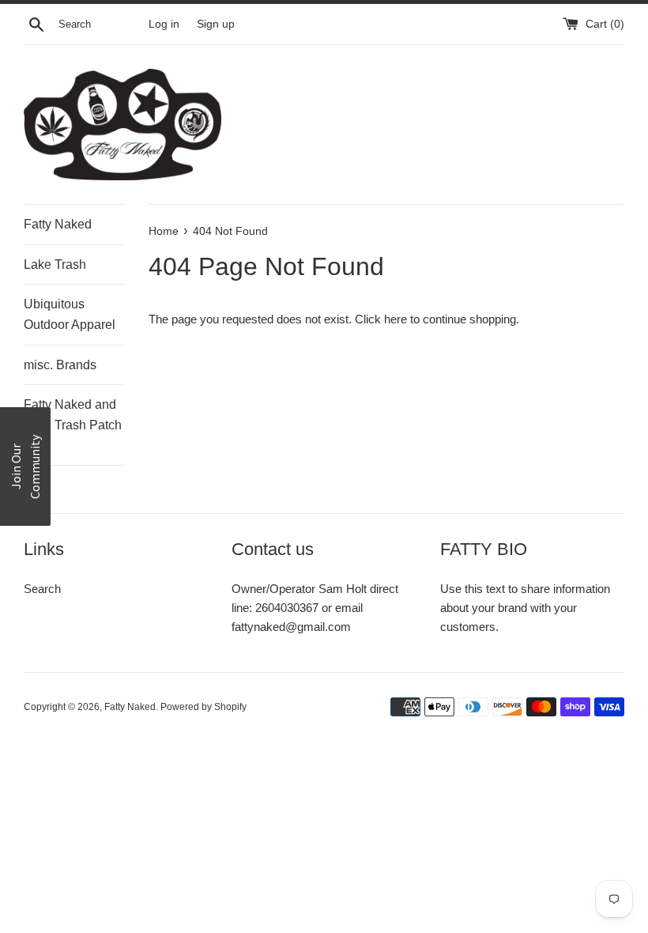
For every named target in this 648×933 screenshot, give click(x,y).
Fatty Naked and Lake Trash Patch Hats (73, 424)
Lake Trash (55, 264)
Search (42, 588)
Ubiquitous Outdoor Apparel (69, 314)
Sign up (216, 24)
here (395, 319)
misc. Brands (60, 365)
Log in (164, 24)
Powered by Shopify (203, 706)
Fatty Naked (58, 224)
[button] (25, 466)
